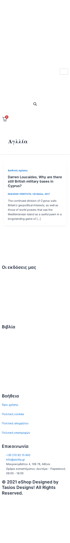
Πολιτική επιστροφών (16, 432)
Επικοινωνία (10, 294)
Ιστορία (6, 354)
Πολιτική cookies (13, 414)
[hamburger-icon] (64, 71)
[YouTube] (35, 535)
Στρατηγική (9, 345)
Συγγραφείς (9, 313)
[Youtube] (35, 56)
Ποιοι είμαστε (11, 285)
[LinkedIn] (35, 47)
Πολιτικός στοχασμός (16, 364)
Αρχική (6, 276)
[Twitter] (35, 22)
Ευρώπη (7, 373)
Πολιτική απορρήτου (15, 423)
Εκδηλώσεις (10, 304)
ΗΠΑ (5, 382)
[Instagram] (35, 39)
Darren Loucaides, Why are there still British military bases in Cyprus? (35, 181)
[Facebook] (35, 31)
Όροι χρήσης (10, 404)
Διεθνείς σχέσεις (18, 170)
